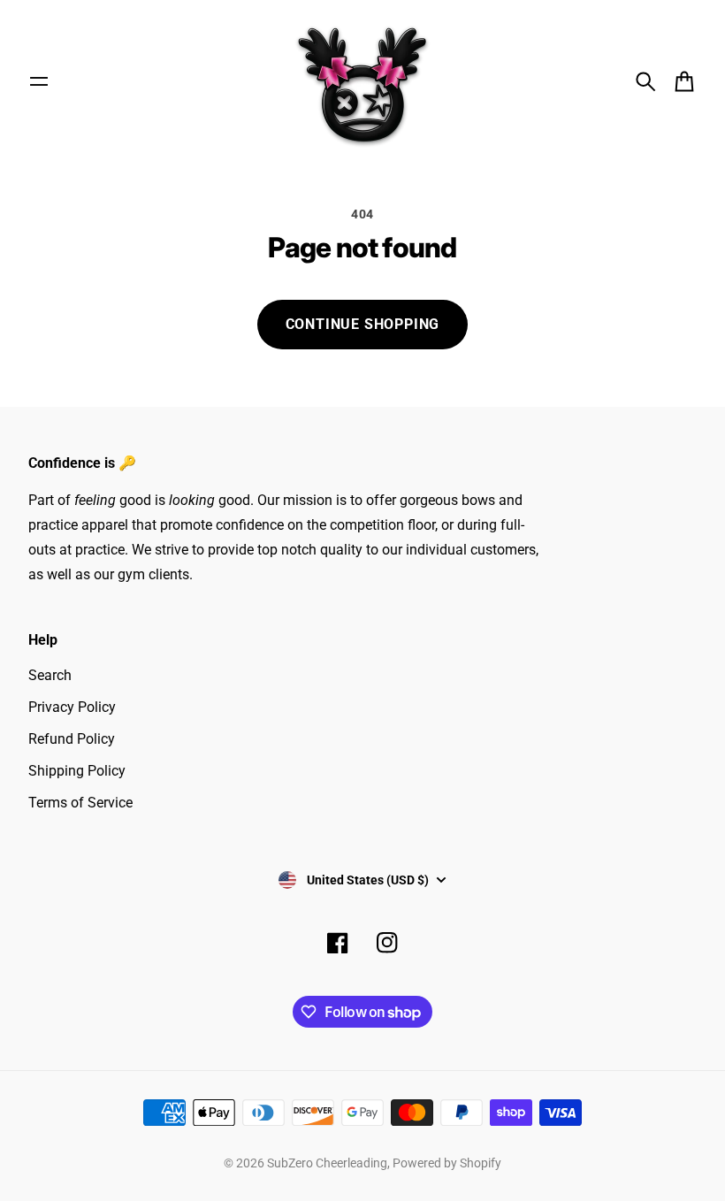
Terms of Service (80, 802)
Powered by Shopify (447, 1163)
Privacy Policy (72, 707)
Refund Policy (71, 739)
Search (50, 675)
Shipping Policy (77, 770)
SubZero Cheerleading (327, 1163)
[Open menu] (39, 81)
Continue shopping (363, 324)
